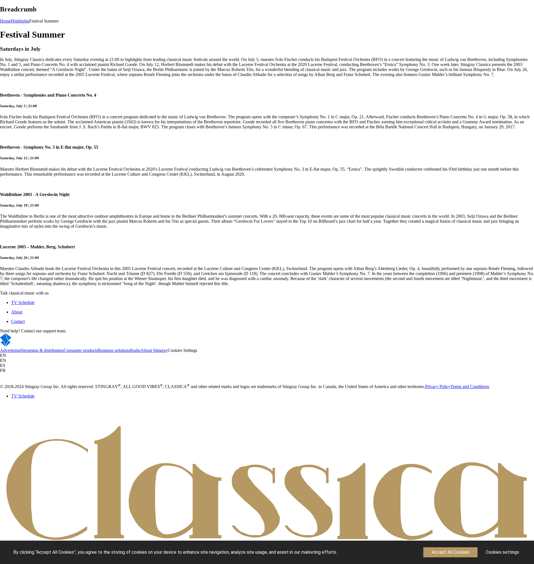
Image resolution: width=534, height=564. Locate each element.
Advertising (10, 350)
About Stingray (154, 350)
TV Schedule (22, 302)
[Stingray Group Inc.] (23, 345)
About (16, 312)
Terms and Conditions (470, 386)
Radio (135, 350)
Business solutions (114, 350)
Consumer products (81, 350)
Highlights (20, 21)
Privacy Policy (438, 386)
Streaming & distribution (42, 350)
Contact (18, 321)
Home (5, 21)
